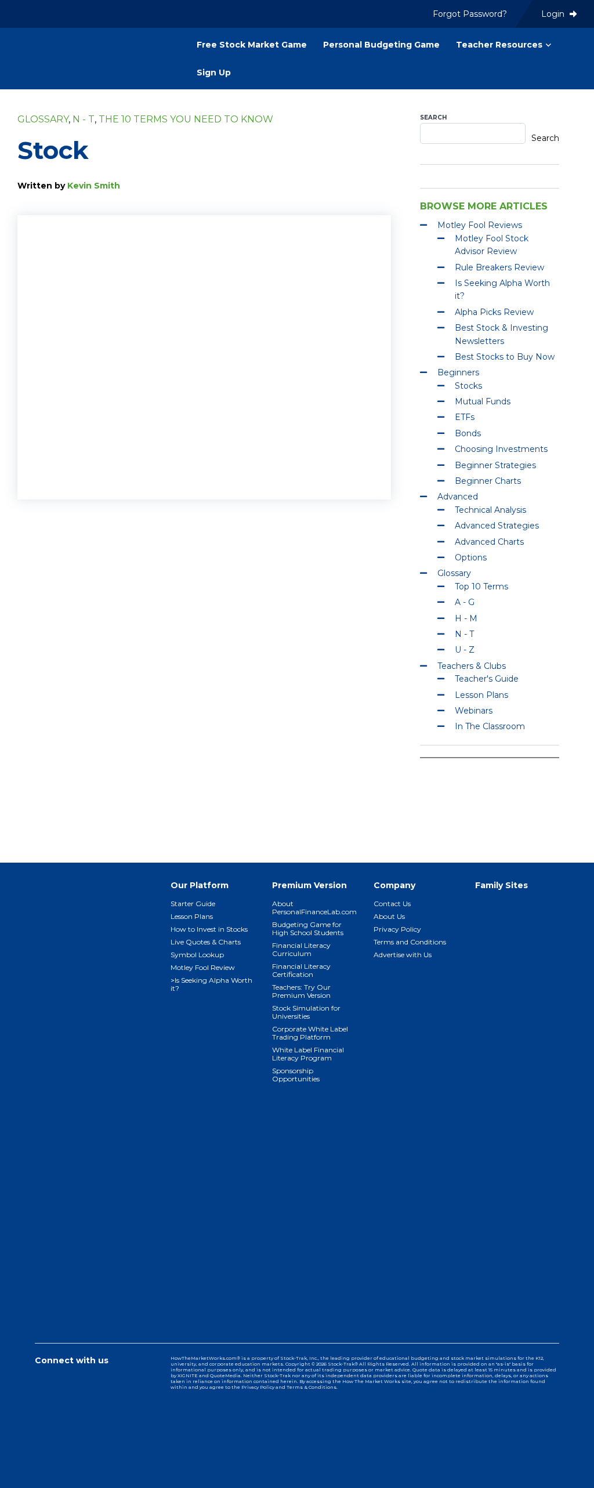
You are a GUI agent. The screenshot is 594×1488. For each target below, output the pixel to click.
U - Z (465, 650)
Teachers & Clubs (471, 666)
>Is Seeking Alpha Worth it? (211, 984)
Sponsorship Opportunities (296, 1074)
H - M (466, 618)
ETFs (465, 417)
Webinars (473, 710)
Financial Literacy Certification (301, 970)
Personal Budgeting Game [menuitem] (381, 44)
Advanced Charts (489, 542)
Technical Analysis (490, 510)
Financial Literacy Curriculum (301, 949)
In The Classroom (490, 726)
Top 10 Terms (481, 586)
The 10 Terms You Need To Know (186, 119)
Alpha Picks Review (494, 312)
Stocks (468, 386)
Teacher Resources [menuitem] (499, 44)
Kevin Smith (93, 185)
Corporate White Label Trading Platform (310, 1032)
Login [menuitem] (554, 14)
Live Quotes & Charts (206, 941)
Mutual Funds (482, 401)
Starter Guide (193, 903)
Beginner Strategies (495, 465)
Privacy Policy (397, 929)
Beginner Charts (488, 481)
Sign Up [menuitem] (214, 72)
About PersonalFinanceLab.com (314, 907)
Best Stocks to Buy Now (505, 357)
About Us (389, 916)
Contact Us (392, 903)
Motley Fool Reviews (479, 225)
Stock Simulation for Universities (306, 1012)
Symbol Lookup (197, 954)
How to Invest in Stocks (209, 929)
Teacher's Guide (487, 679)
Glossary (42, 119)
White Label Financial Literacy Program (308, 1053)
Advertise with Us (403, 954)
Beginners (458, 372)
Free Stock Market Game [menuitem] (252, 44)
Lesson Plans (481, 695)
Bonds (468, 433)
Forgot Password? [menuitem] (470, 14)
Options (471, 557)
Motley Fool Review (203, 967)
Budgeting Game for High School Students (307, 928)
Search (433, 117)
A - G (465, 602)
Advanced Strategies (497, 525)
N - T (84, 119)
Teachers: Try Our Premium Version (301, 991)
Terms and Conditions (410, 941)
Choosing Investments (501, 449)
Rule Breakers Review (499, 267)
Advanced (457, 496)
